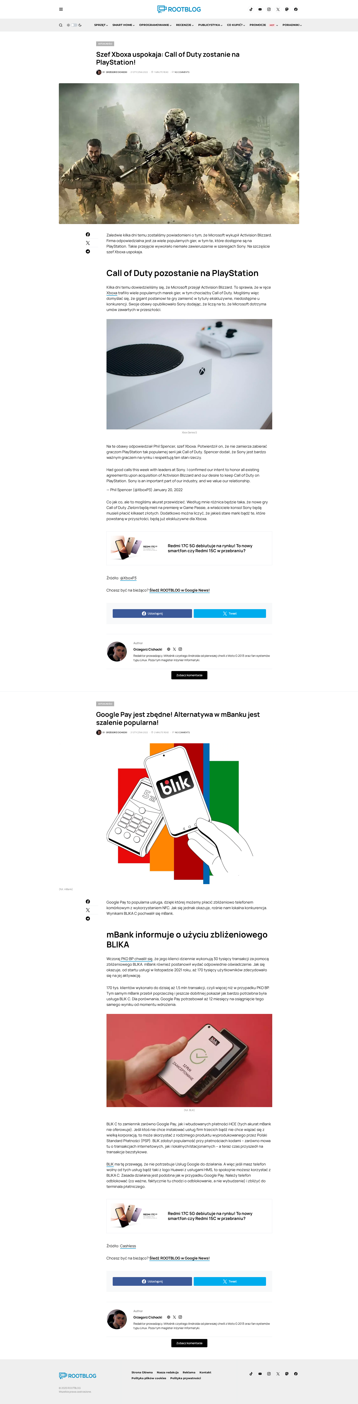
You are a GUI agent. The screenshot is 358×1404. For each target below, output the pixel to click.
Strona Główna (142, 1372)
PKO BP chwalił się (136, 958)
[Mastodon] (287, 9)
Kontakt (205, 1372)
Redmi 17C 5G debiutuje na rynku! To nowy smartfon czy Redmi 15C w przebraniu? (210, 548)
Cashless (128, 1245)
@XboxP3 (128, 577)
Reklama (189, 1372)
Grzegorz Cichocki (147, 649)
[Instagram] (269, 9)
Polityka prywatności (185, 1378)
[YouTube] (260, 9)
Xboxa (111, 292)
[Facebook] (296, 9)
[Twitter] (278, 9)
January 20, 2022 (168, 489)
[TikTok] (251, 9)
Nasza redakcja (168, 1372)
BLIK (110, 1164)
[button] (61, 9)
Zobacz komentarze (189, 675)
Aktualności (105, 43)
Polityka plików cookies (149, 1378)
